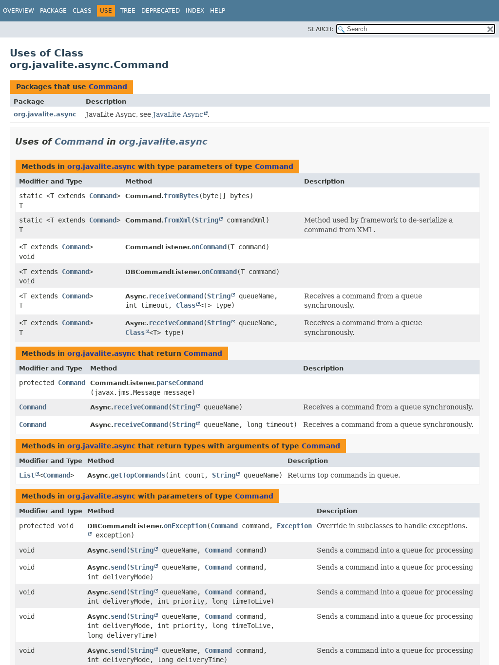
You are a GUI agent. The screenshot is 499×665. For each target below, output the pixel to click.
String (206, 220)
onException (185, 526)
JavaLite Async (178, 114)
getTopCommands (138, 475)
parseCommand (179, 383)
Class (82, 10)
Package (53, 10)
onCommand (209, 247)
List (27, 475)
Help (217, 10)
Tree (127, 10)
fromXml (177, 220)
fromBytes (181, 196)
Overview (18, 10)
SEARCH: (320, 29)
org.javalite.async (45, 114)
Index (195, 10)
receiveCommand (176, 296)
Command (108, 87)
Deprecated (160, 10)
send (118, 550)
